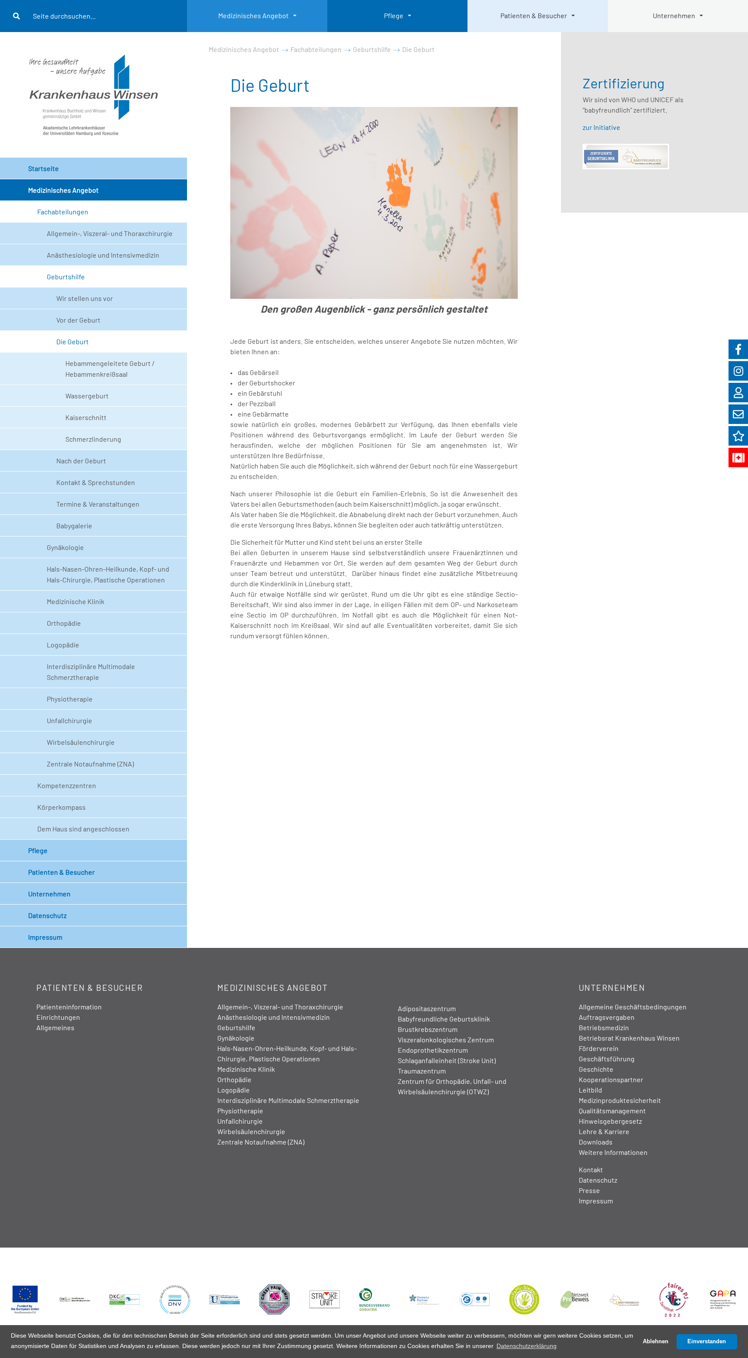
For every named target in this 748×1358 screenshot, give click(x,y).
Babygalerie (74, 525)
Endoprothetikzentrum (433, 1050)
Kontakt (591, 1169)
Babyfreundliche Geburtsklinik (444, 1019)
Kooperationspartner (611, 1079)
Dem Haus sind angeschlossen (83, 828)
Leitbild (590, 1090)
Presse (589, 1190)
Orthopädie (64, 623)
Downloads (596, 1142)
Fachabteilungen (62, 211)
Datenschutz (47, 915)
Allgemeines (55, 1027)
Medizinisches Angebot (253, 15)
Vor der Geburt (78, 320)
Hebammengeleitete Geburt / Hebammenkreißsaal (110, 368)
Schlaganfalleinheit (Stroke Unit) (447, 1060)
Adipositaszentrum (427, 1008)
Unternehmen (674, 15)
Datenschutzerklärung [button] (527, 1345)
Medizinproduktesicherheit (620, 1100)
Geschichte (596, 1069)
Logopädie (63, 644)
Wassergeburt (87, 395)
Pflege (393, 15)
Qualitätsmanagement (612, 1110)
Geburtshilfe (66, 276)
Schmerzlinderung (93, 439)
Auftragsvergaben (607, 1017)
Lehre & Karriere (604, 1131)
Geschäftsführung (607, 1058)
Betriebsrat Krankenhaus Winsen (629, 1038)
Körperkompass (61, 807)
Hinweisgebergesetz (610, 1121)
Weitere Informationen (613, 1152)
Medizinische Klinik (75, 601)
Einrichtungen (58, 1017)
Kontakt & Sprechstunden (95, 482)
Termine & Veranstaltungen (97, 504)
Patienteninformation (69, 1006)
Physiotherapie (70, 699)
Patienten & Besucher (533, 15)
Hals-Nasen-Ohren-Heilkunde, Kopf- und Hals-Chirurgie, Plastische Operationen (108, 574)
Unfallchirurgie (69, 720)
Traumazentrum (422, 1071)
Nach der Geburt (81, 460)
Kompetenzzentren (66, 785)
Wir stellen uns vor (84, 298)
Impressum (45, 937)
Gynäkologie (65, 547)
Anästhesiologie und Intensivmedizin (103, 255)
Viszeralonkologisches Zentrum (446, 1039)
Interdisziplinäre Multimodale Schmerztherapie (91, 671)
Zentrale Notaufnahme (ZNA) (90, 764)
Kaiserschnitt (85, 417)
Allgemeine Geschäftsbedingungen (633, 1006)
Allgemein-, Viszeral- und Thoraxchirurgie (110, 233)
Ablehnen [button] (655, 1342)
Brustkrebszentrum (428, 1029)
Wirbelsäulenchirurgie (81, 742)
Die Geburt (72, 341)
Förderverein (599, 1048)
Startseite (43, 168)
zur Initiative (601, 127)
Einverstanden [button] (706, 1342)
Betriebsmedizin (604, 1027)
